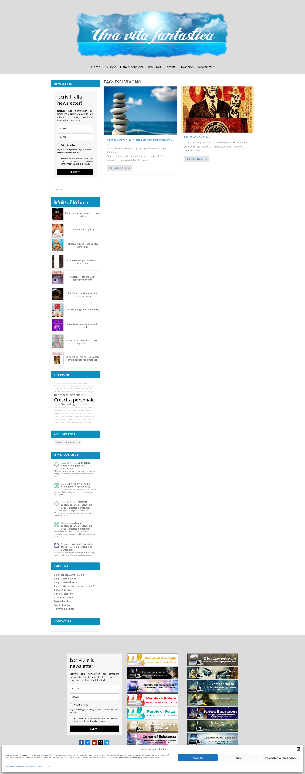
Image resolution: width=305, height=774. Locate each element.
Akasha (75, 422)
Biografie (58, 389)
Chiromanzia (88, 413)
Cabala (57, 405)
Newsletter (206, 67)
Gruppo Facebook (63, 597)
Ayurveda (88, 395)
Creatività (79, 416)
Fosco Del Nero (115, 148)
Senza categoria (222, 142)
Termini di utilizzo (44, 766)
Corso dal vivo (85, 422)
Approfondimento (73, 408)
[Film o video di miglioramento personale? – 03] (140, 110)
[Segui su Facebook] (81, 742)
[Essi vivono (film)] (217, 109)
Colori (56, 419)
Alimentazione (77, 410)
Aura (66, 419)
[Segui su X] (100, 742)
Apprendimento (82, 405)
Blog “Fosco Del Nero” (66, 582)
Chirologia (65, 411)
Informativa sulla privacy (25, 766)
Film (157, 148)
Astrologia (77, 413)
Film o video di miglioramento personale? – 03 (139, 141)
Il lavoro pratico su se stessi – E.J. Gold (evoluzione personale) (77, 546)
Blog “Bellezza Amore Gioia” (69, 574)
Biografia (69, 413)
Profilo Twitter (62, 604)
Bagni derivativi (75, 419)
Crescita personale (146, 148)
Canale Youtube (63, 589)
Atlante (84, 408)
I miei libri (153, 67)
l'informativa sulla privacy (75, 163)
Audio (81, 389)
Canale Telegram (63, 593)
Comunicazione (68, 416)
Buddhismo (59, 422)
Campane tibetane (73, 383)
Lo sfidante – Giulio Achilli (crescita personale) (76, 465)
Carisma (88, 389)
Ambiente (85, 383)
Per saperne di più (119, 168)
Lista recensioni (131, 67)
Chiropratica (59, 408)
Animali (57, 416)
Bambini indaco (68, 386)
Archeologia (59, 383)
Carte (76, 388)
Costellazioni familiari (85, 386)
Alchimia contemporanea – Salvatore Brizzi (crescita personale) (76, 504)
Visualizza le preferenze (280, 757)
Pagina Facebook (63, 601)
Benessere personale (68, 395)
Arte (61, 419)
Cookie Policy (10, 766)
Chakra (93, 416)
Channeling (68, 404)
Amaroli (57, 386)
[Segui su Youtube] (94, 742)
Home (95, 67)
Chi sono (110, 67)
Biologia (67, 422)
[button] (298, 749)
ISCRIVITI (75, 171)
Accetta (198, 757)
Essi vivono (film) (197, 137)
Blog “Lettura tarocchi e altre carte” (74, 586)
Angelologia (59, 413)
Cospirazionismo (62, 391)
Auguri (87, 416)
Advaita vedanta (77, 391)
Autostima (89, 391)
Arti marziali (67, 389)
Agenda (88, 411)
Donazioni (187, 67)
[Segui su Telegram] (106, 742)
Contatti (170, 67)
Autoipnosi (87, 419)
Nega (239, 757)
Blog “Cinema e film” (65, 578)
